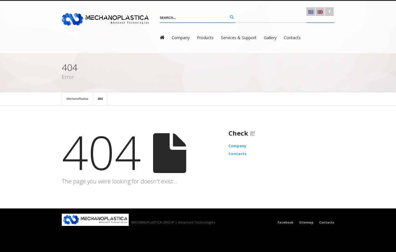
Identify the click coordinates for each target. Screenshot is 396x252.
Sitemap (306, 222)
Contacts (292, 37)
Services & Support (239, 37)
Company (181, 37)
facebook (285, 222)
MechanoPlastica (77, 99)
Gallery (270, 37)
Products (205, 37)
